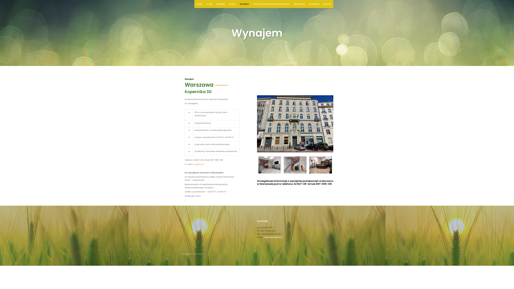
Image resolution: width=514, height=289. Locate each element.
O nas (209, 4)
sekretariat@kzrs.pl (272, 237)
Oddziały (220, 4)
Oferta (232, 4)
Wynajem (244, 4)
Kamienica (314, 4)
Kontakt (327, 4)
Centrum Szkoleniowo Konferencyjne (271, 4)
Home (199, 4)
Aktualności (299, 4)
